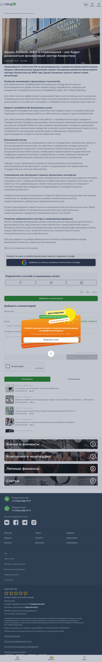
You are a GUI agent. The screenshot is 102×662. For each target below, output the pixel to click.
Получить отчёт (51, 340)
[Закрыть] (51, 353)
